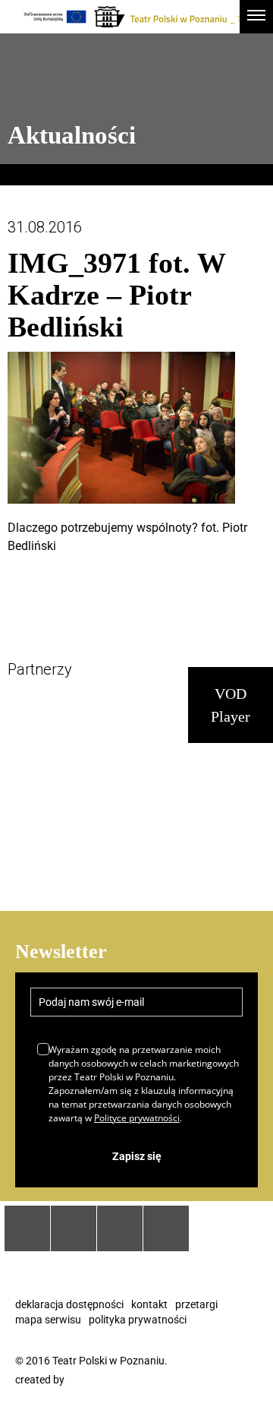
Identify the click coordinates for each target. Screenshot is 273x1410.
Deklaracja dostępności (69, 1304)
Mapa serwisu (48, 1320)
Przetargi (196, 1304)
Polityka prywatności (138, 1320)
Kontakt (149, 1304)
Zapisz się (137, 1156)
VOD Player (230, 705)
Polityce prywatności (137, 1117)
